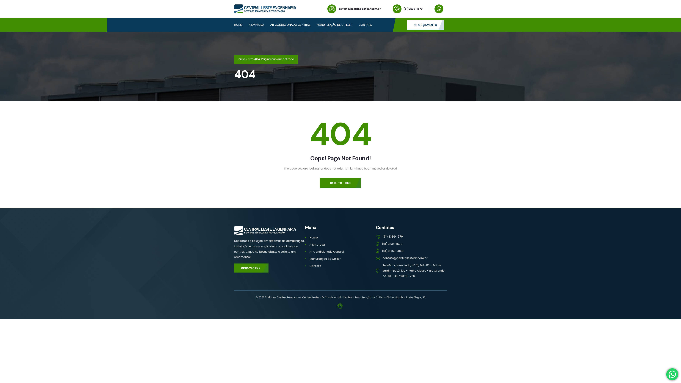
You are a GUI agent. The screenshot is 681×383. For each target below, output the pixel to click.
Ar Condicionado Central (326, 252)
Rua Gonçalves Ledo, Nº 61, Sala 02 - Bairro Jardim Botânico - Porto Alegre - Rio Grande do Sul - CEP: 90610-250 (414, 270)
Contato (315, 266)
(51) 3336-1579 (413, 9)
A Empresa (317, 245)
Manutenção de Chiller (325, 259)
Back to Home (340, 183)
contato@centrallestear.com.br (359, 9)
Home (313, 237)
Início (241, 59)
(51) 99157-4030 (393, 251)
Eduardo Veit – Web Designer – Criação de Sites (340, 306)
